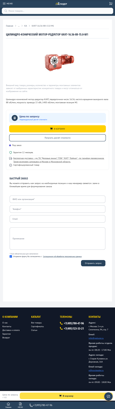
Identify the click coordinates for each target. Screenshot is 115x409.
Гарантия (6, 334)
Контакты (6, 326)
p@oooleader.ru (96, 370)
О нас (5, 322)
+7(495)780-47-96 (74, 323)
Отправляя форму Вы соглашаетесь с (47, 256)
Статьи (34, 330)
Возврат (6, 337)
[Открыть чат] (108, 396)
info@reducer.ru (96, 338)
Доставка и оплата (11, 330)
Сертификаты (37, 326)
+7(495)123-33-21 (74, 328)
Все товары (36, 322)
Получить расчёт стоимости (58, 137)
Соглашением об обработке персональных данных (62, 256)
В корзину (68, 396)
